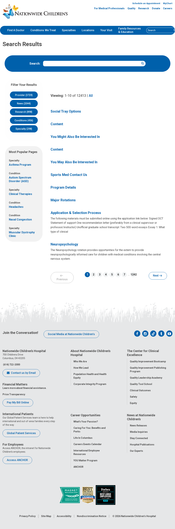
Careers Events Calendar (87, 444)
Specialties (69, 30)
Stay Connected (139, 438)
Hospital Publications (142, 444)
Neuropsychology (64, 244)
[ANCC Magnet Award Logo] (70, 494)
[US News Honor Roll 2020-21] (88, 494)
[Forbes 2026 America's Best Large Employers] (105, 494)
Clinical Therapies (20, 194)
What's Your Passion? (85, 421)
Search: (34, 63)
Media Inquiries (139, 431)
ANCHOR (78, 466)
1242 (133, 274)
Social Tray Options (66, 111)
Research (143, 8)
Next (156, 275)
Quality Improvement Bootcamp (148, 361)
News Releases (138, 425)
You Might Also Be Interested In (75, 137)
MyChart (167, 3)
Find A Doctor (15, 30)
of (75, 96)
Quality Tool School (141, 384)
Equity (133, 403)
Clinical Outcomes (140, 390)
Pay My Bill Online (18, 402)
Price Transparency (14, 394)
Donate (156, 8)
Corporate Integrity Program (89, 384)
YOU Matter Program (85, 460)
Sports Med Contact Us (69, 175)
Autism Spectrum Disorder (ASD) (20, 179)
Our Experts (136, 451)
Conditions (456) (24, 120)
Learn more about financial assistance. (24, 388)
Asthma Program (20, 164)
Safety (133, 396)
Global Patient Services (21, 433)
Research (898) (23, 111)
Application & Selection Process (76, 213)
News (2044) (24, 103)
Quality (131, 8)
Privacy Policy (27, 516)
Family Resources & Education (129, 30)
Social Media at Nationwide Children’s (71, 334)
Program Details (63, 187)
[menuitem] (16, 30)
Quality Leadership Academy (146, 377)
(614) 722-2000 (11, 364)
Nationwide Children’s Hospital (138, 516)
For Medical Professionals (109, 8)
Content (57, 124)
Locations (88, 30)
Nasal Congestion (20, 219)
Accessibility (64, 516)
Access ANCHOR (17, 460)
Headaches (16, 206)
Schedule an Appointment (146, 3)
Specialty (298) (24, 128)
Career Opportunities (85, 415)
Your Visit (106, 30)
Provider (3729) (24, 95)
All (91, 96)
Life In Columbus (82, 437)
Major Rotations (63, 200)
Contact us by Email (23, 372)
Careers (167, 8)
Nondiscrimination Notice (91, 516)
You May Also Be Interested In (74, 162)
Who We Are (80, 361)
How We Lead (81, 367)
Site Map (46, 516)
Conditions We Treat (43, 30)
